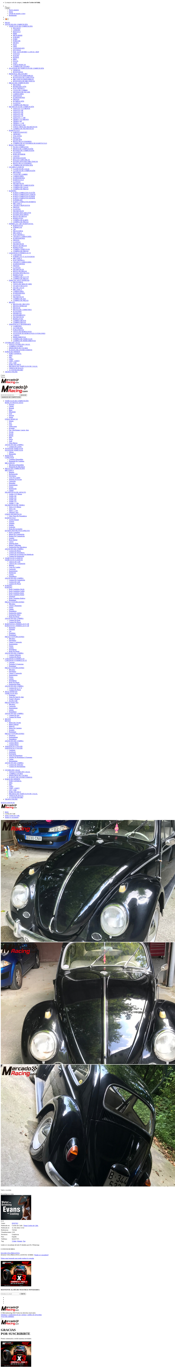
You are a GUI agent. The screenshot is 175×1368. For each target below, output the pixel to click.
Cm (10, 631)
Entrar (11, 12)
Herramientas (13, 761)
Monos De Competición (16, 534)
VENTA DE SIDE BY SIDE (22, 284)
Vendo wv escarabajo (12, 817)
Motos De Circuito (15, 723)
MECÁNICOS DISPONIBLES (23, 79)
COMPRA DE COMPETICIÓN (23, 185)
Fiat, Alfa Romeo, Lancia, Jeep (19, 430)
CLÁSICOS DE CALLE (21, 169)
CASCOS (16, 156)
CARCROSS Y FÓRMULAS (14, 659)
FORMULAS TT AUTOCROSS (24, 256)
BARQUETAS (18, 225)
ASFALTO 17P (18, 116)
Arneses (11, 521)
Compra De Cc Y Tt (15, 688)
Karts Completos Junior (16, 593)
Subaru (11, 421)
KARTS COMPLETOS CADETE (24, 194)
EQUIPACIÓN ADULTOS (22, 213)
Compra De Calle (14, 582)
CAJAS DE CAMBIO (20, 90)
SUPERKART (18, 200)
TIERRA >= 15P (18, 123)
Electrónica (12, 476)
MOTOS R (16, 308)
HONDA (16, 57)
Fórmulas (12, 629)
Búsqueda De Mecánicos (17, 467)
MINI (15, 59)
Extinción (12, 527)
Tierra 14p (12, 509)
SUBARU (16, 37)
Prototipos (12, 633)
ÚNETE (23, 1294)
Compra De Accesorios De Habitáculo (21, 554)
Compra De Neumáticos (16, 552)
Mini (10, 437)
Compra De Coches (15, 446)
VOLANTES (17, 136)
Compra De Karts (14, 620)
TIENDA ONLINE (11, 372)
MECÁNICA (17, 233)
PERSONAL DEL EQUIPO (18, 74)
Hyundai (11, 428)
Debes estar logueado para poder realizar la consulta (17, 1258)
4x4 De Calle (13, 701)
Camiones (12, 750)
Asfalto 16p (12, 499)
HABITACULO (10, 518)
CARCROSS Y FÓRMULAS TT (20, 253)
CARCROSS (17, 255)
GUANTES (17, 152)
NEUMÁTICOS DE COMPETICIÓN (21, 107)
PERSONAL (9, 456)
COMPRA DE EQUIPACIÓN (23, 165)
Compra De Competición (17, 580)
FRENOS (16, 99)
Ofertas (11, 452)
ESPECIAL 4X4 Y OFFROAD (19, 280)
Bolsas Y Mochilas (15, 545)
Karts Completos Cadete (17, 591)
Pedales (11, 525)
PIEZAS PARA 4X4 (11, 702)
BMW (15, 33)
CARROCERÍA (18, 94)
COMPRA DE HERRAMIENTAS (24, 341)
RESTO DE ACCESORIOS (22, 141)
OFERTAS (16, 70)
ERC (10, 357)
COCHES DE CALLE (12, 342)
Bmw (10, 410)
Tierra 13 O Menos (15, 507)
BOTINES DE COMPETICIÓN (23, 150)
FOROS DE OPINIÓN (12, 352)
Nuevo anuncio (14, 10)
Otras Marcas (13, 443)
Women (19, 1241)
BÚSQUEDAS (18, 72)
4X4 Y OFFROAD (11, 691)
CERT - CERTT (14, 361)
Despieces (12, 735)
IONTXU (15, 1223)
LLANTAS (16, 103)
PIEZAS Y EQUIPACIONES (14, 602)
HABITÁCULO (14, 130)
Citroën (11, 406)
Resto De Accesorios (15, 529)
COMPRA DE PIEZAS (20, 105)
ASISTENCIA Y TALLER (13, 746)
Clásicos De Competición (17, 563)
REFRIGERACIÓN (19, 86)
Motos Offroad (13, 724)
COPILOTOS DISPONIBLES (23, 75)
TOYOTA (16, 54)
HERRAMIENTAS (19, 337)
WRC (11, 355)
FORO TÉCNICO (15, 364)
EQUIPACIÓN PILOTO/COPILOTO (17, 531)
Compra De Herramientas (17, 766)
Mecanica (12, 604)
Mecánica (12, 638)
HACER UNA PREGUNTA (10, 1253)
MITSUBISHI (17, 35)
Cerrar (7, 8)
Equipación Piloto (14, 684)
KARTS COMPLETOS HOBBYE (24, 202)
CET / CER (13, 363)
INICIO (7, 22)
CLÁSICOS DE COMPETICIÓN (24, 171)
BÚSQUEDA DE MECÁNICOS (24, 81)
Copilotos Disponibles (16, 459)
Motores (11, 472)
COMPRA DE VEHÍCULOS (22, 339)
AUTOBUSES (18, 328)
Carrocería (12, 481)
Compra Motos (14, 743)
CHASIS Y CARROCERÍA (22, 236)
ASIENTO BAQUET (20, 132)
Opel (10, 424)
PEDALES (16, 138)
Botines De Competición (17, 536)
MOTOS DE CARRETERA (22, 310)
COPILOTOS (9, 457)
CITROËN (16, 30)
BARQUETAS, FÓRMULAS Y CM (17, 624)
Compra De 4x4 (14, 715)
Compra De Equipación (16, 556)
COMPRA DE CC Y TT (21, 277)
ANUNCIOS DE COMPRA (14, 445)
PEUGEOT (17, 28)
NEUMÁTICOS (18, 183)
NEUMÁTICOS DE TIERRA (15, 505)
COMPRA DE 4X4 (19, 299)
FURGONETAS (18, 330)
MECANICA (17, 203)
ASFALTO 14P (18, 110)
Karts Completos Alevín (16, 589)
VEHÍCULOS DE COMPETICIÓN (21, 26)
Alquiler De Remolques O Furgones (20, 757)
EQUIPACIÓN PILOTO (21, 273)
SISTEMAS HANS (19, 158)
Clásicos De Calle (14, 562)
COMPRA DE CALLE (20, 187)
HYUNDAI (17, 50)
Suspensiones (13, 485)
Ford (10, 414)
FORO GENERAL (15, 353)
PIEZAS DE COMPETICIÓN (19, 83)
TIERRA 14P (17, 121)
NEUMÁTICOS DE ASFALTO (15, 492)
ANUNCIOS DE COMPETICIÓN (16, 24)
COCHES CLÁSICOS (16, 167)
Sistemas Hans (13, 543)
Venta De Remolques (15, 755)
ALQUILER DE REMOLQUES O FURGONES (29, 333)
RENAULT (17, 32)
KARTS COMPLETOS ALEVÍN (24, 192)
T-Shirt (14, 1241)
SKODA (16, 43)
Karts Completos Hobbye (17, 598)
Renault (11, 408)
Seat (10, 423)
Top (24, 1241)
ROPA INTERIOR (19, 154)
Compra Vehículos (15, 655)
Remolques (12, 600)
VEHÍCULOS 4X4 (11, 693)
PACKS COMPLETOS (20, 147)
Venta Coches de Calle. (12, 815)
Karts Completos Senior (16, 595)
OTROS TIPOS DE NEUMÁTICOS (25, 127)
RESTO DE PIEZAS (20, 216)
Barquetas (12, 627)
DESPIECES (17, 313)
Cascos (11, 542)
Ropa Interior (13, 540)
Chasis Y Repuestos (15, 605)
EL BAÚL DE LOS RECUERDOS (20, 350)
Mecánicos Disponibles (16, 465)
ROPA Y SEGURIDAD (17, 145)
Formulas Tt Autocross (16, 664)
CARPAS (16, 335)
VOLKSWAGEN (19, 48)
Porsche (11, 415)
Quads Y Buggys (14, 699)
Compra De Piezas (15, 551)
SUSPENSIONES (19, 97)
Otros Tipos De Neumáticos (18, 516)
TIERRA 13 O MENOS (21, 119)
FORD (15, 39)
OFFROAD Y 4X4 (19, 125)
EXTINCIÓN (17, 139)
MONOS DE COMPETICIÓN (23, 149)
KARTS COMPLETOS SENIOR (24, 198)
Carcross (11, 662)
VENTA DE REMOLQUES (22, 331)
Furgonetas (12, 754)
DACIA (15, 61)
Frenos (11, 487)
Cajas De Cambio (14, 478)
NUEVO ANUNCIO (8, 803)
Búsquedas (12, 454)
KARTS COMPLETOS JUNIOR (24, 196)
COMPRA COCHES (16, 346)
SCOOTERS (17, 311)
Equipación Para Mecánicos (18, 547)
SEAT (15, 44)
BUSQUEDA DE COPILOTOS (23, 77)
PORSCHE (16, 41)
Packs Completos (14, 532)
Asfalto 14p (12, 496)
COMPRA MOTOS (19, 320)
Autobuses (12, 752)
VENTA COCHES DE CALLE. (19, 344)
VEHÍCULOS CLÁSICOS (14, 558)
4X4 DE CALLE (18, 288)
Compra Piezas (14, 744)
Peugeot (11, 404)
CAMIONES (17, 326)
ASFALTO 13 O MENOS (21, 108)
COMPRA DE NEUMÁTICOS (23, 129)
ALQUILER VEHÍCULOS (14, 448)
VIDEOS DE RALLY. (16, 368)
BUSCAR (23, 395)
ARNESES (16, 134)
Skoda (11, 417)
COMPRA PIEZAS (19, 322)
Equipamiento (13, 737)
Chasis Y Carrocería (15, 642)
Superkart (12, 596)
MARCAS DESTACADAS (14, 403)
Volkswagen (13, 426)
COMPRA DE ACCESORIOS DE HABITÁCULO (30, 143)
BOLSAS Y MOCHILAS (21, 160)
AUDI (15, 63)
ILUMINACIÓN (18, 101)
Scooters (11, 730)
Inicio (7, 812)
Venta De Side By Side (16, 697)
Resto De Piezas (14, 616)
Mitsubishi (12, 412)
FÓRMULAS (17, 227)
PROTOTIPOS (18, 231)
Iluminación (13, 488)
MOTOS (12, 302)
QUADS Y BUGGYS (20, 286)
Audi (10, 441)
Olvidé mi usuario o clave (17, 13)
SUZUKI (16, 55)
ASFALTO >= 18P (19, 118)
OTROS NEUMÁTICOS (13, 514)
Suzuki (11, 434)
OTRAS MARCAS (19, 65)
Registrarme (13, 15)
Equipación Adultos (15, 613)
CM (14, 229)
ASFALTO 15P (18, 112)
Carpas (11, 759)
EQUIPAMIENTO (19, 315)
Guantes (11, 538)
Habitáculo (12, 573)
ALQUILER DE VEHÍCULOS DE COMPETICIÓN (26, 68)
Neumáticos (13, 576)
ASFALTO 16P (18, 114)
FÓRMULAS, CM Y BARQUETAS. (21, 224)
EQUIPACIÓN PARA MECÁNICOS (25, 161)
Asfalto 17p (12, 501)
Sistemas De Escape (15, 479)
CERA (11, 359)
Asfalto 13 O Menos (15, 494)
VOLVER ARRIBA (7, 1316)
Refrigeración (13, 474)
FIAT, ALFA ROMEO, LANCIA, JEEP (26, 52)
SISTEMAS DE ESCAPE (21, 92)
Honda (11, 435)
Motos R (11, 726)
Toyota (11, 432)
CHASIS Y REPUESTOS (21, 205)
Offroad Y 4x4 (13, 512)
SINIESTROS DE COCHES (18, 348)
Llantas (11, 490)
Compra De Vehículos (16, 765)
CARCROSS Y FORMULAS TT (16, 660)
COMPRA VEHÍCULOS (21, 249)
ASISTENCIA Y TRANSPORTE (20, 324)
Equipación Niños (14, 615)
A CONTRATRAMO (16, 370)
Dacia (11, 439)
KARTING (12, 191)
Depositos (12, 483)
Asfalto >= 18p (14, 503)
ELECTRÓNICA (19, 88)
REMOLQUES (18, 218)
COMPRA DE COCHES (21, 66)
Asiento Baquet (14, 520)
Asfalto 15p (12, 498)
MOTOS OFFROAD (20, 306)
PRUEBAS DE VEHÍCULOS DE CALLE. (23, 366)
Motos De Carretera (15, 728)
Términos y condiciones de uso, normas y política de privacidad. (21, 1315)
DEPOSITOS (17, 96)
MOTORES (17, 85)
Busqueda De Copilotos (16, 461)
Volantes (11, 523)
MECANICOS (10, 463)
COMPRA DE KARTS (20, 220)
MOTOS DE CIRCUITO (21, 304)
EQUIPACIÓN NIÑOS (20, 214)
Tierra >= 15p (13, 510)
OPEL (15, 46)
